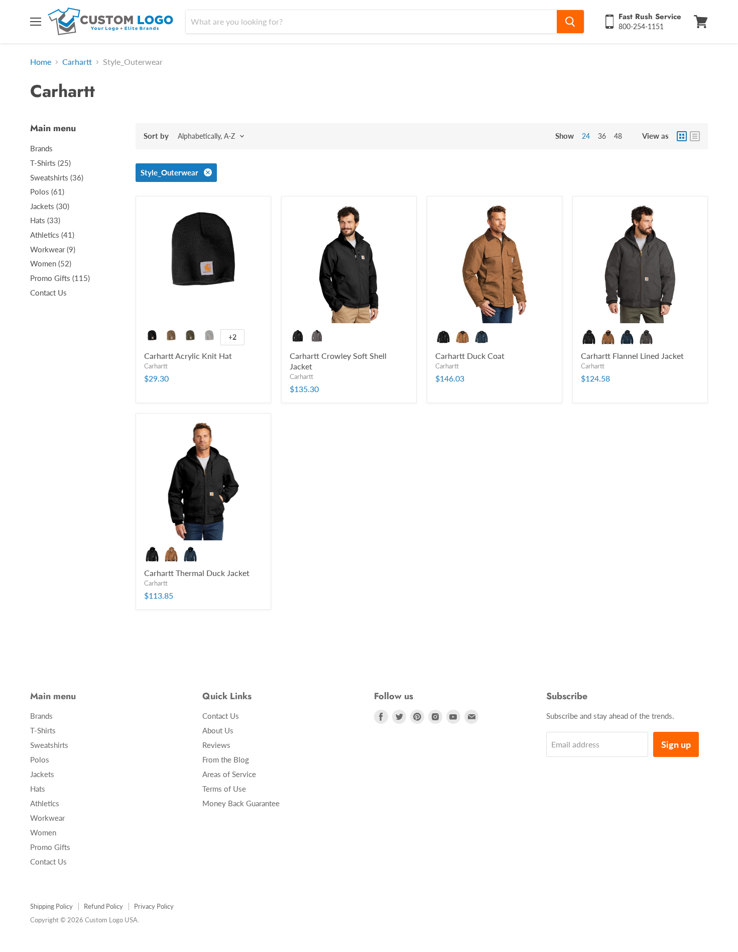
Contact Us (48, 292)
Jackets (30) (49, 206)
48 (618, 136)
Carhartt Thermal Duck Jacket (197, 573)
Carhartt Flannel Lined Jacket (632, 355)
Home (40, 61)
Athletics (44, 803)
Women (43, 832)
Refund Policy (103, 906)
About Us (217, 730)
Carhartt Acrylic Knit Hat (188, 355)
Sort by (156, 136)
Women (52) (50, 263)
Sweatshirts (49, 744)
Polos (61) (47, 191)
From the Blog (225, 759)
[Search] (570, 21)
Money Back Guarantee (241, 803)
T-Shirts (43, 730)
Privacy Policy (154, 906)
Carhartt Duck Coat (470, 355)
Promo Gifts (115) (60, 277)
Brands (41, 148)
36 (602, 136)
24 (586, 136)
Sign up (676, 744)
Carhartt (77, 61)
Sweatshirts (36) (56, 177)
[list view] (695, 136)
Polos (39, 759)
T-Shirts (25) (50, 162)
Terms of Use (224, 788)
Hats (37, 788)
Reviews (216, 744)
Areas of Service (229, 774)
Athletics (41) (52, 234)
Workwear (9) (52, 249)
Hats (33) (45, 220)
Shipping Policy (51, 906)
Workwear (47, 817)
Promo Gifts (50, 846)
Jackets (42, 774)
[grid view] (682, 136)
